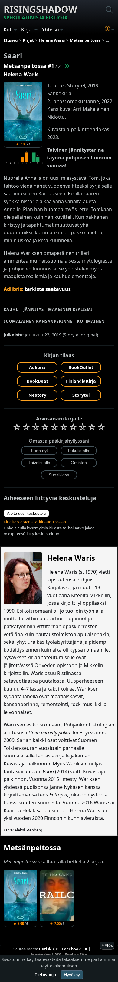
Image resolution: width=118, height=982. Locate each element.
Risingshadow (40, 12)
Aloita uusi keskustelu (26, 513)
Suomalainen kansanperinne (38, 321)
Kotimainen (91, 321)
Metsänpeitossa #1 (29, 65)
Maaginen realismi (70, 309)
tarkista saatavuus (48, 289)
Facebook (71, 949)
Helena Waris (21, 74)
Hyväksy (72, 974)
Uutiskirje (48, 949)
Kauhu (11, 309)
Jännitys (33, 309)
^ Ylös (107, 945)
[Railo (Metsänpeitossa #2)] (67, 65)
